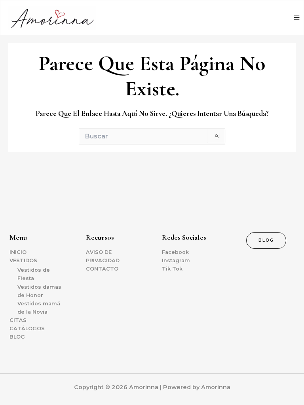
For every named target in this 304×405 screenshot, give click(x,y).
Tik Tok (172, 269)
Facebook (175, 252)
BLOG (17, 337)
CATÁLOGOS (27, 328)
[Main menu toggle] (297, 18)
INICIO (18, 252)
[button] (266, 240)
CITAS (18, 320)
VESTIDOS (23, 260)
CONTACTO (102, 269)
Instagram (176, 260)
